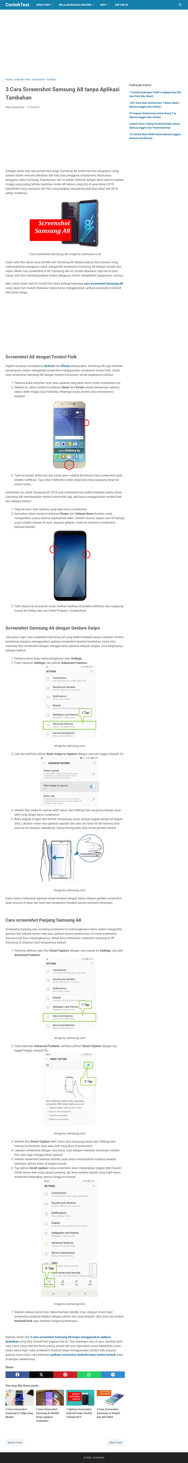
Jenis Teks (43, 4)
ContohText (17, 4)
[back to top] (180, 1454)
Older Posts (115, 1442)
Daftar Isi (121, 4)
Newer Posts (15, 1442)
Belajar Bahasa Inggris (75, 4)
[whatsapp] (89, 1374)
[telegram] (113, 1374)
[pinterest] (65, 1374)
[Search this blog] (180, 5)
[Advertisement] (94, 46)
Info (103, 4)
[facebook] (17, 1374)
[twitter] (41, 1374)
